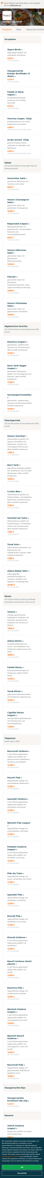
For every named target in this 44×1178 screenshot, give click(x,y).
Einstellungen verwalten (10, 1156)
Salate (18, 29)
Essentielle (22, 1173)
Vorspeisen (7, 29)
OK (22, 1167)
